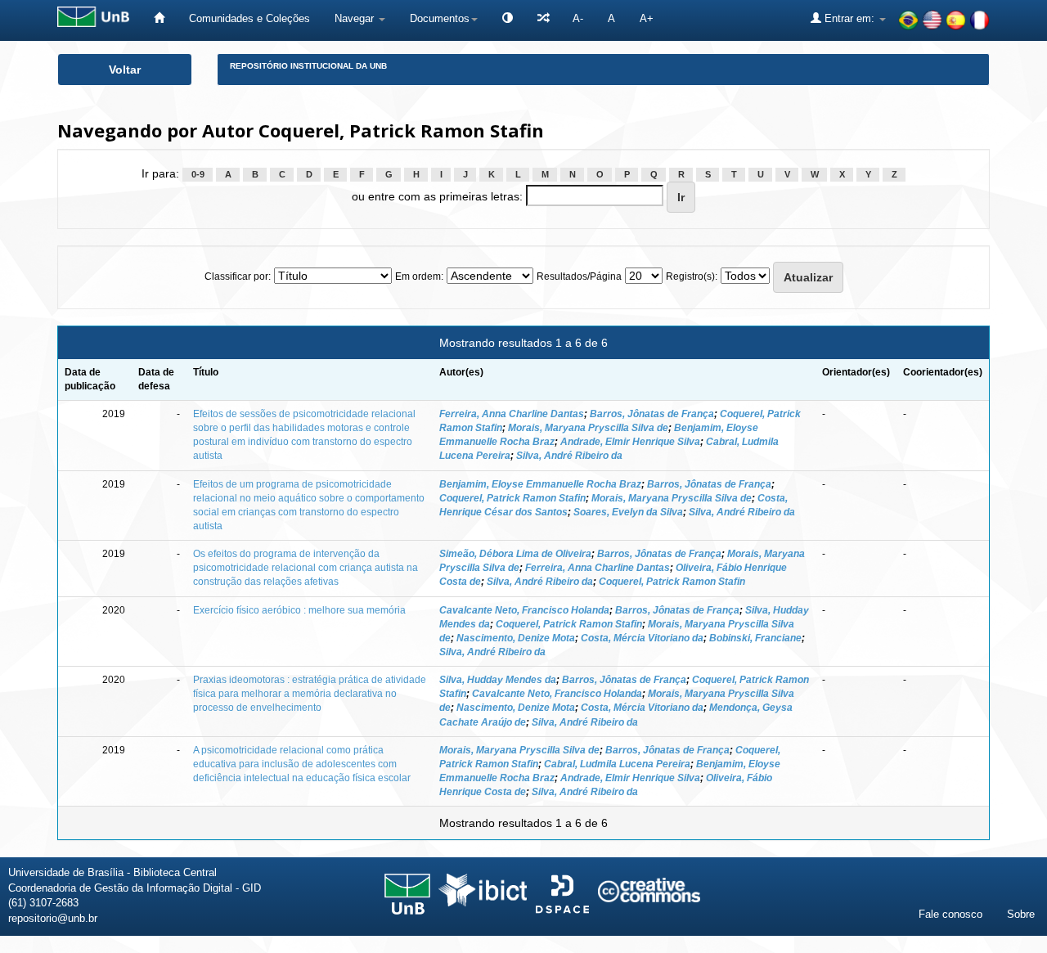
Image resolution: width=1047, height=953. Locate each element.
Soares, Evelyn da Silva (628, 512)
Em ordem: (419, 276)
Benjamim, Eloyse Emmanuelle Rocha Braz (540, 484)
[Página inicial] (159, 18)
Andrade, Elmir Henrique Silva (630, 441)
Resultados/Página (579, 276)
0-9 (197, 174)
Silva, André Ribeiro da (569, 455)
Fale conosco (950, 914)
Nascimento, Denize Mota (515, 638)
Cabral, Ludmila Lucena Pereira (617, 764)
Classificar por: (237, 276)
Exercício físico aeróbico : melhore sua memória (299, 610)
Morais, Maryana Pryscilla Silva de (588, 428)
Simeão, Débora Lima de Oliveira (515, 554)
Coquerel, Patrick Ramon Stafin (512, 498)
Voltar (125, 69)
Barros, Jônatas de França (652, 414)
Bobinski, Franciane (755, 638)
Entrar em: (849, 18)
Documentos (440, 18)
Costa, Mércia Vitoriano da (642, 638)
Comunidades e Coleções (249, 18)
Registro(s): (691, 276)
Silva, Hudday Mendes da (497, 680)
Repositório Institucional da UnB (308, 65)
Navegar (356, 18)
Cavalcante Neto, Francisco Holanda (524, 610)
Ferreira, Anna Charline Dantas (511, 414)
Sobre (1021, 914)
